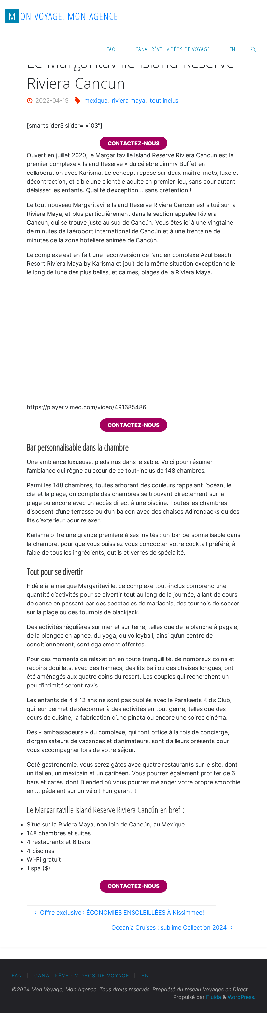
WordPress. (241, 997)
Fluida (212, 997)
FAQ (17, 975)
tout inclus (164, 100)
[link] (254, 49)
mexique (95, 100)
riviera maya (128, 100)
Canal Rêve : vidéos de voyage (82, 975)
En (145, 975)
